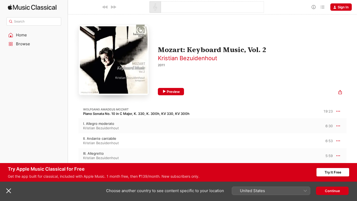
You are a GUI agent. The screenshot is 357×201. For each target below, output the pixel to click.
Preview (173, 92)
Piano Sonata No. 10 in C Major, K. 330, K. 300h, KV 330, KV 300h (136, 113)
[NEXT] (113, 7)
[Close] (8, 190)
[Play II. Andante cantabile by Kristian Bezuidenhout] (73, 141)
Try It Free (333, 172)
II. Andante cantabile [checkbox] (99, 138)
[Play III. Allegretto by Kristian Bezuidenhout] (73, 156)
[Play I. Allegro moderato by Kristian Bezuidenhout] (73, 126)
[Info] (313, 7)
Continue (332, 191)
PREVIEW (327, 125)
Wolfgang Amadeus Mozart (106, 109)
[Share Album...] (340, 92)
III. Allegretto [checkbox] (93, 153)
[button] (34, 35)
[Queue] (322, 7)
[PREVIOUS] (105, 7)
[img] (32, 7)
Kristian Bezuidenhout (187, 58)
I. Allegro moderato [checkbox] (98, 123)
